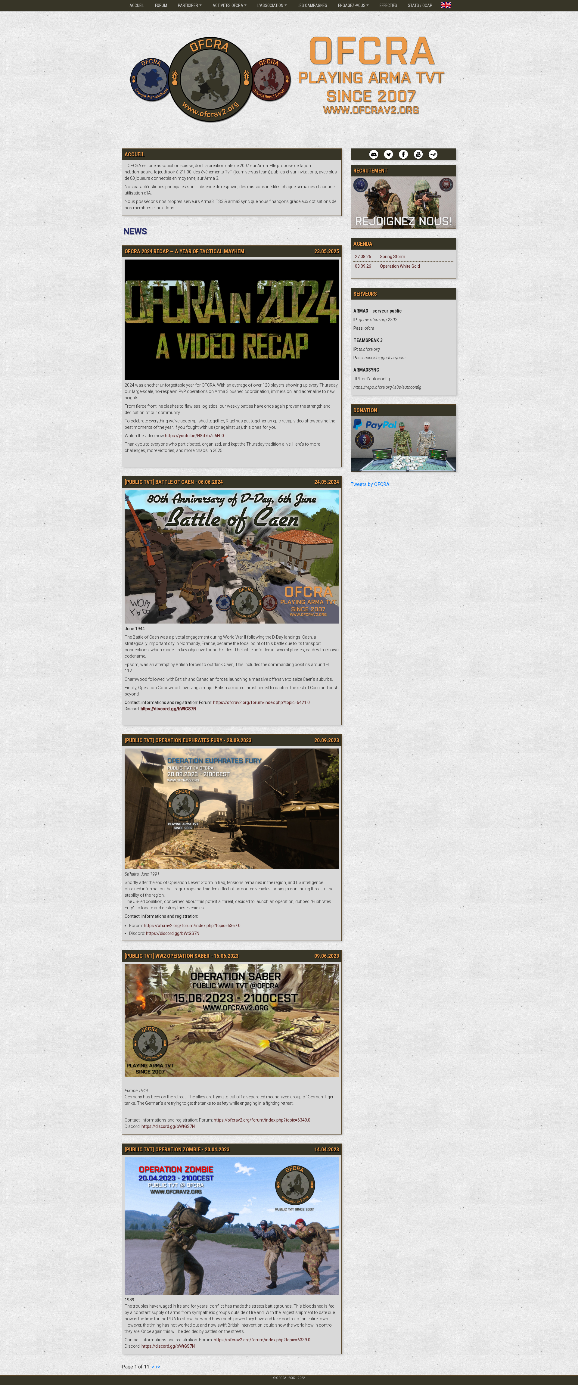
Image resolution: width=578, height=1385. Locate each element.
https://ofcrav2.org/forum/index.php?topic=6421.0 (261, 702)
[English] (446, 3)
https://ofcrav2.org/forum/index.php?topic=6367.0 (192, 925)
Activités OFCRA (228, 5)
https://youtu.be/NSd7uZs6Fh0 (194, 435)
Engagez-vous (351, 5)
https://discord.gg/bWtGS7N (172, 933)
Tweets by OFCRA (370, 484)
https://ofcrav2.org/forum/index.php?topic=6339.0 (262, 1339)
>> (157, 1367)
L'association (270, 5)
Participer (188, 5)
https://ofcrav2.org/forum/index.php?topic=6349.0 (262, 1120)
